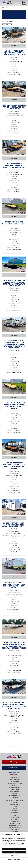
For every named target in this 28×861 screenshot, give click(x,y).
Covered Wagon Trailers (15, 821)
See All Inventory (14, 774)
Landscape (14, 793)
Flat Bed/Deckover (14, 779)
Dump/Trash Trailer (15, 804)
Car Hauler (15, 810)
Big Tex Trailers (15, 819)
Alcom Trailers (15, 817)
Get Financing (13, 762)
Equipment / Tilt (15, 777)
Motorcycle (15, 802)
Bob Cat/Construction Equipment (14, 800)
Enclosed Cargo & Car (14, 795)
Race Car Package (15, 789)
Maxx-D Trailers (15, 829)
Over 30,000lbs (14, 812)
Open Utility (15, 785)
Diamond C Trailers (15, 823)
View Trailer (14, 46)
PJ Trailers (15, 831)
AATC (15, 815)
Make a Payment (13, 767)
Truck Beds (15, 797)
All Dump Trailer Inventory (15, 783)
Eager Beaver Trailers (14, 827)
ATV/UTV (15, 806)
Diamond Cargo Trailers (15, 825)
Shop (7, 7)
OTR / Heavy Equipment (14, 787)
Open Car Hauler (15, 781)
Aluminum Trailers (15, 791)
